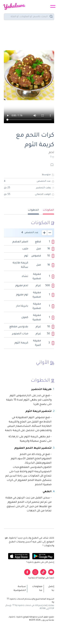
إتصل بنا (51, 588)
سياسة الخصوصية (20, 588)
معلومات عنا (37, 588)
